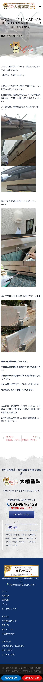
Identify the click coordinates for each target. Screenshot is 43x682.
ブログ (19, 36)
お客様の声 (6, 641)
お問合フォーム (31, 678)
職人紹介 (5, 616)
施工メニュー (7, 629)
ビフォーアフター (9, 608)
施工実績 (5, 600)
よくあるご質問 (8, 654)
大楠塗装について (9, 621)
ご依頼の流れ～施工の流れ (13, 646)
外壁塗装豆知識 (8, 633)
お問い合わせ (7, 650)
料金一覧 (5, 625)
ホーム (4, 591)
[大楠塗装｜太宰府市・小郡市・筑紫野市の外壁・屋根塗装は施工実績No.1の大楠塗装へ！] (19, 5)
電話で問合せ (10, 678)
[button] (21, 514)
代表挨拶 (5, 596)
